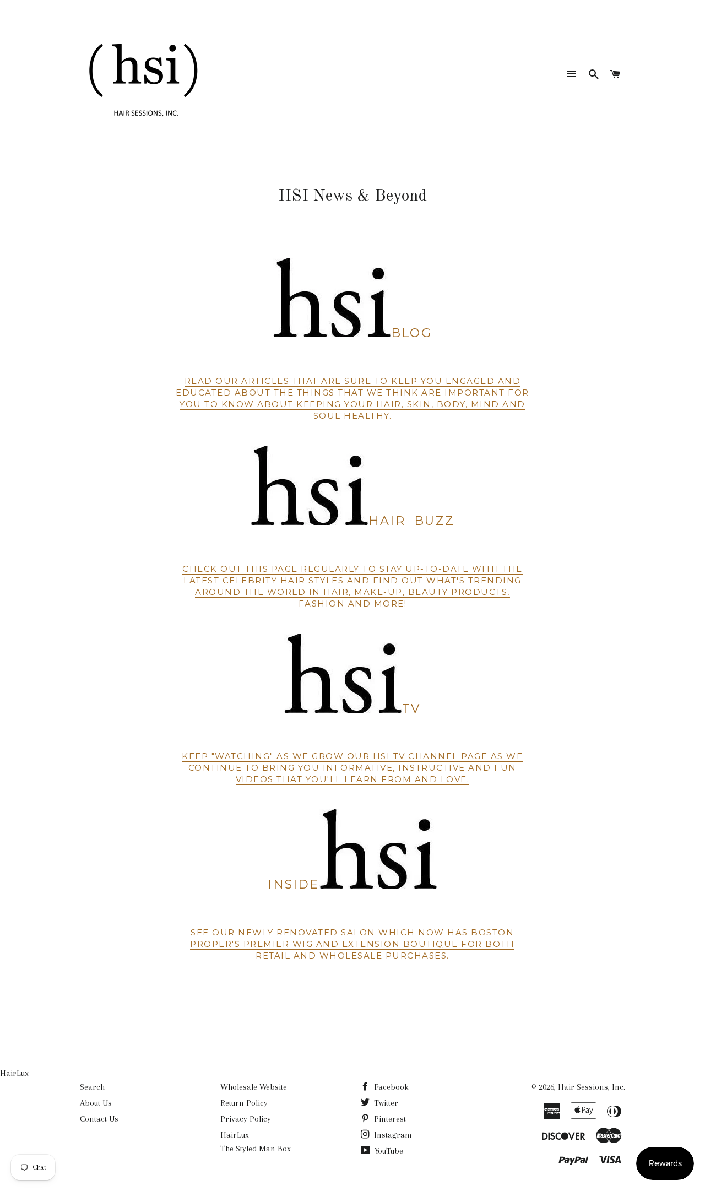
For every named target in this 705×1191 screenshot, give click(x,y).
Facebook (390, 1087)
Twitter (385, 1103)
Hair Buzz (413, 520)
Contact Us (99, 1119)
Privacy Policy (245, 1119)
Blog (411, 333)
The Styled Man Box (255, 1149)
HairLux (14, 1073)
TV (411, 708)
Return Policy (244, 1103)
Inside (293, 884)
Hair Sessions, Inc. (591, 1087)
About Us (96, 1103)
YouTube (387, 1151)
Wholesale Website (253, 1087)
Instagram (392, 1135)
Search (92, 1087)
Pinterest (389, 1119)
